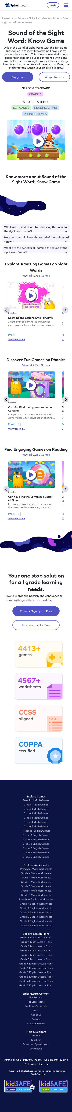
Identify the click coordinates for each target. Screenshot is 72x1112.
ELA (31, 18)
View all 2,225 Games (36, 365)
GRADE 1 (35, 94)
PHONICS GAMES (35, 113)
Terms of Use (13, 1059)
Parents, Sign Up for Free (36, 611)
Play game (17, 77)
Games (21, 18)
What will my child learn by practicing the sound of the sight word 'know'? (36, 228)
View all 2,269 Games (36, 454)
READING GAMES (45, 107)
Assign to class (54, 77)
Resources (8, 18)
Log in (53, 5)
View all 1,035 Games (36, 275)
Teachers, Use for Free (36, 625)
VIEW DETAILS (16, 339)
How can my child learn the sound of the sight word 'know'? (36, 239)
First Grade (43, 18)
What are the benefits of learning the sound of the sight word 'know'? (35, 249)
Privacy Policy (32, 1059)
